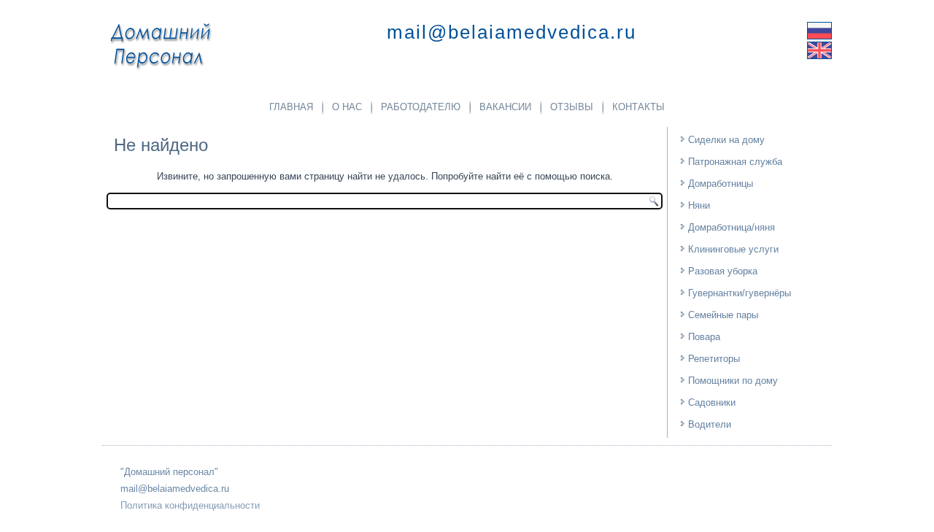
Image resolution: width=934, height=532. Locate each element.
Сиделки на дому (726, 139)
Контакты (638, 106)
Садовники (712, 402)
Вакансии (505, 106)
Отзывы (571, 106)
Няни (699, 205)
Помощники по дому (733, 380)
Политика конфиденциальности (190, 505)
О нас (347, 106)
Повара (704, 336)
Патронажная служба (735, 161)
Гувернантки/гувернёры (739, 293)
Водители (709, 424)
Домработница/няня (731, 227)
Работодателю (420, 106)
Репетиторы (714, 358)
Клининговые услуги (733, 249)
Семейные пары (723, 314)
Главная (291, 106)
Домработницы (720, 183)
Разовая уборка (722, 271)
